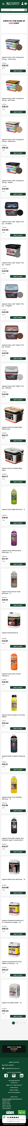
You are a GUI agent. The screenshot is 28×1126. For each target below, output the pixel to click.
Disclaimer (6, 1124)
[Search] (25, 10)
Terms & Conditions (14, 1092)
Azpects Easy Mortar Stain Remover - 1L (11, 592)
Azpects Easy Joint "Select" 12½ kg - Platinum (13, 387)
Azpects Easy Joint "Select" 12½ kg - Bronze (13, 346)
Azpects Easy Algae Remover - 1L (13, 509)
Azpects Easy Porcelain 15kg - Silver (12, 469)
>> (24, 1023)
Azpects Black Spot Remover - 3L (13, 879)
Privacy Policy (13, 1124)
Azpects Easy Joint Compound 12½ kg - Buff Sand (12, 99)
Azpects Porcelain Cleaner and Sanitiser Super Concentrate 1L (12, 839)
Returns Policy (14, 1090)
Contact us (14, 1082)
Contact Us (21, 1124)
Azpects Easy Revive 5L (10, 633)
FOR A (14, 1049)
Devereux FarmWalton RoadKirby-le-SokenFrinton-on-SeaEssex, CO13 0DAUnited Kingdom (12, 1103)
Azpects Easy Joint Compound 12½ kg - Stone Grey (12, 58)
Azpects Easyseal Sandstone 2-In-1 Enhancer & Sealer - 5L (13, 921)
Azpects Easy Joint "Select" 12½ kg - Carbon (13, 264)
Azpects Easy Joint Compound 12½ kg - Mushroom (12, 140)
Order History (14, 1087)
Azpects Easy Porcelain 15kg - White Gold (12, 428)
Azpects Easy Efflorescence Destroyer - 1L (11, 551)
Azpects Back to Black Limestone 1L (13, 757)
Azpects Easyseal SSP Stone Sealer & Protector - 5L (12, 962)
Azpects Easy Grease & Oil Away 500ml (13, 716)
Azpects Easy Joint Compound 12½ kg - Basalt (12, 181)
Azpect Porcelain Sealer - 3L (12, 1003)
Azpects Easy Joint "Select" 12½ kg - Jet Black (13, 222)
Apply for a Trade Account (14, 1085)
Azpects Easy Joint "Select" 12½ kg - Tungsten (13, 305)
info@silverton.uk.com (12, 1068)
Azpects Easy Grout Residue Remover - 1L (12, 798)
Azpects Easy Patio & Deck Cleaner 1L (11, 675)
